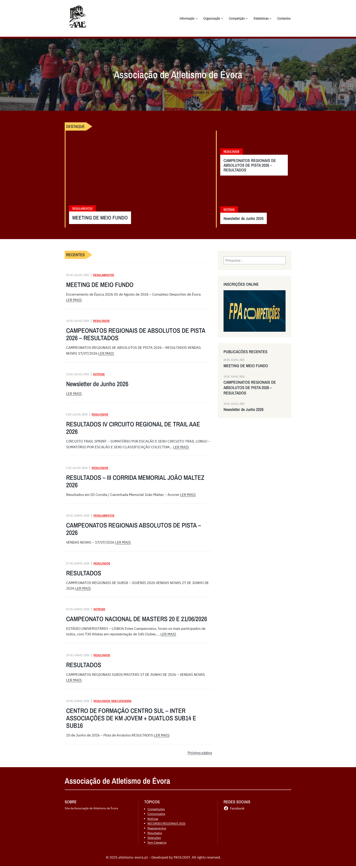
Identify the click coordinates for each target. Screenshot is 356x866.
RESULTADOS (83, 573)
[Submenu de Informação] (197, 18)
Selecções (154, 838)
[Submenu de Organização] (222, 18)
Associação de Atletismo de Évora (117, 780)
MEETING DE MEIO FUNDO (100, 218)
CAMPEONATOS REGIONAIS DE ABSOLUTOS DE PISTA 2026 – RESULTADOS (250, 165)
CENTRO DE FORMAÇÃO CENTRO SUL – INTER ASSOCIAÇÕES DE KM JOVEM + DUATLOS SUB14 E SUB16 (131, 718)
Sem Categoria (121, 701)
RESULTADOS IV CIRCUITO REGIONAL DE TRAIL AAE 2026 (133, 427)
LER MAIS (74, 300)
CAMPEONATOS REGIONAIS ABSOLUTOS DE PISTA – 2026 (133, 528)
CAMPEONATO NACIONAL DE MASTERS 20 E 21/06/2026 (136, 619)
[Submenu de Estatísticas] (270, 18)
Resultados (231, 151)
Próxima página (200, 752)
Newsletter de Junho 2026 (243, 218)
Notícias (229, 209)
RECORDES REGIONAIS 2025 (166, 823)
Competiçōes (156, 809)
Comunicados (156, 814)
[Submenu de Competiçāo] (247, 18)
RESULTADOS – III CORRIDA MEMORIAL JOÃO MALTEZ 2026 (135, 481)
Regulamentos (82, 208)
